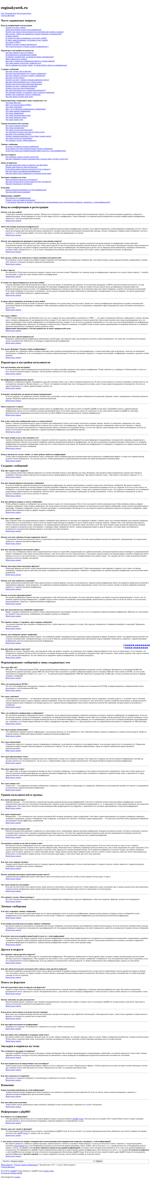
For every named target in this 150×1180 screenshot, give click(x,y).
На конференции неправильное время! (21, 55)
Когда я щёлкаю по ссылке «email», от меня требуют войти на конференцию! (36, 65)
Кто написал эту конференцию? (18, 198)
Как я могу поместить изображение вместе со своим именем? (30, 61)
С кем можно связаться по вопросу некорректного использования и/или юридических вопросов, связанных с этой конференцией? (58, 202)
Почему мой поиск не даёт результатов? (22, 167)
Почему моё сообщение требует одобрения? (23, 95)
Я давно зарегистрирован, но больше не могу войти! (27, 40)
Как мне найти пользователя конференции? (23, 171)
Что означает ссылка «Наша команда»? (21, 140)
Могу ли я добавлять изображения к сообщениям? (26, 109)
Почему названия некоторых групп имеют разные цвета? (28, 136)
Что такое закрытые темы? (16, 117)
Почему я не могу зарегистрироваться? (21, 44)
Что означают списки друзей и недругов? (22, 157)
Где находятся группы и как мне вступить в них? (25, 132)
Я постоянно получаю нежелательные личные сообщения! (29, 149)
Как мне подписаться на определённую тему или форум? (28, 182)
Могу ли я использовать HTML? (19, 105)
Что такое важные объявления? (18, 111)
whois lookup (19, 1146)
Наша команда (6, 1165)
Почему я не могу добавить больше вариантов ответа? (27, 80)
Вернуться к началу (13, 221)
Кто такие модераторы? (15, 128)
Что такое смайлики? (14, 107)
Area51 (25, 1133)
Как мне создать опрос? (15, 78)
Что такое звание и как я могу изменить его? (23, 63)
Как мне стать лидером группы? (18, 134)
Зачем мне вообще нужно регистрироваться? (23, 30)
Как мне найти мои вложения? (18, 192)
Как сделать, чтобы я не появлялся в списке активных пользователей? (34, 34)
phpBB (13, 1171)
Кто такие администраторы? (17, 126)
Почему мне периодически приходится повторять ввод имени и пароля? (35, 32)
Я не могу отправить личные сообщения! (22, 146)
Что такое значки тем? (14, 120)
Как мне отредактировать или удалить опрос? (24, 82)
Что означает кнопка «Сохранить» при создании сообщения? (30, 92)
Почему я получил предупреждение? (20, 88)
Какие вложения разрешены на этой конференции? (26, 190)
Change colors (48, 1171)
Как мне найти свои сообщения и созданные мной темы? (28, 173)
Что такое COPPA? (13, 42)
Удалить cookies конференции (26, 1165)
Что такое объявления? (15, 113)
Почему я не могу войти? (16, 28)
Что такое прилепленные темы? (18, 115)
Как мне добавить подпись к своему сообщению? (25, 76)
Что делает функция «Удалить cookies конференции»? (27, 47)
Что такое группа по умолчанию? (19, 138)
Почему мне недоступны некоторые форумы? (24, 84)
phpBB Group (78, 1119)
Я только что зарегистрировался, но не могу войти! (26, 38)
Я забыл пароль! (12, 36)
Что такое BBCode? (13, 103)
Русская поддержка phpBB (11, 1173)
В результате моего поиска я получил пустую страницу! (28, 169)
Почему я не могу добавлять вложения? (21, 86)
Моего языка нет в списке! (16, 59)
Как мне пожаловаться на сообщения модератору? (26, 90)
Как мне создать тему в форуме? (18, 71)
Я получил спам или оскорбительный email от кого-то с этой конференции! (36, 151)
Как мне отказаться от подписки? (19, 184)
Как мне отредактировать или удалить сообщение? (26, 73)
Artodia (17, 1177)
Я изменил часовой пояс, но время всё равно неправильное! (30, 57)
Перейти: (6, 1161)
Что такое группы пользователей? (19, 130)
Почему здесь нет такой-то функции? (20, 200)
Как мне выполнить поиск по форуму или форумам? (27, 165)
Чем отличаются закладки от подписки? (22, 179)
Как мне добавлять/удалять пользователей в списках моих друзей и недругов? (37, 159)
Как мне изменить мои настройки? (20, 53)
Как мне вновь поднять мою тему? (19, 97)
